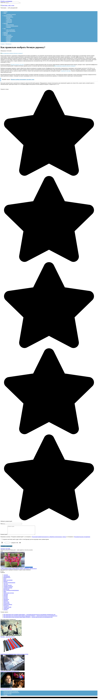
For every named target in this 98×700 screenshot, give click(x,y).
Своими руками (7, 35)
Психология (6, 603)
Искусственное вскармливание (11, 590)
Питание (5, 23)
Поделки (8, 40)
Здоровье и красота (11, 14)
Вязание (8, 41)
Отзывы (5, 695)
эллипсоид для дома (66, 70)
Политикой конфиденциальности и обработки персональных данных (49, 536)
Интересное (6, 589)
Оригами (5, 594)
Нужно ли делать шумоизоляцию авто (10, 671)
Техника (5, 609)
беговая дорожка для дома (17, 64)
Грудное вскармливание (12, 26)
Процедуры (9, 20)
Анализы (5, 574)
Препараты (9, 22)
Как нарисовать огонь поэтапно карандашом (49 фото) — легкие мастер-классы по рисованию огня (27, 617)
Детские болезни (7, 585)
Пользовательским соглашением (82, 536)
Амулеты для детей (5, 548)
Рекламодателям (7, 693)
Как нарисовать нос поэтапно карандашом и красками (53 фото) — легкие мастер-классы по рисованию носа (30, 615)
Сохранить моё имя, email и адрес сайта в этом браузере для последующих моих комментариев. (25, 539)
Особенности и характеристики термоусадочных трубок (14, 654)
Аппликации (9, 36)
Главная (5, 11)
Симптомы (9, 19)
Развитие (5, 32)
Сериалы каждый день (6, 688)
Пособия (5, 33)
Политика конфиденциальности (11, 692)
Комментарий (4, 534)
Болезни (8, 18)
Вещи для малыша (10, 31)
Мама (4, 13)
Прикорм (8, 27)
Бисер (4, 578)
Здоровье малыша (7, 15)
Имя (2, 523)
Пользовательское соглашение (10, 691)
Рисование (9, 37)
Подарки (8, 38)
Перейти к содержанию (6, 1)
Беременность (9, 17)
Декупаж (5, 583)
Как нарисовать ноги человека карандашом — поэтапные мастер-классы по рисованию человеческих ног (29, 614)
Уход (4, 28)
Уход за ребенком (10, 29)
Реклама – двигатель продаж (8, 636)
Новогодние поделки (8, 592)
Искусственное (10, 24)
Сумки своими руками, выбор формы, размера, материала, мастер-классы (19, 568)
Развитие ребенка (7, 604)
